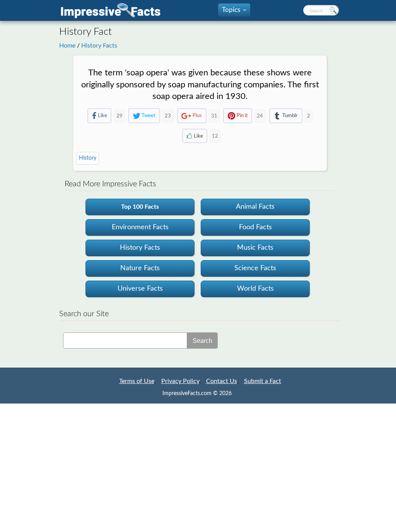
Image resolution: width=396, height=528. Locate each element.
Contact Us (221, 381)
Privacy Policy (180, 381)
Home (67, 46)
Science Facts (255, 268)
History (87, 158)
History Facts (99, 46)
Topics (233, 12)
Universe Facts (140, 288)
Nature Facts (140, 268)
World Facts (255, 288)
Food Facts (255, 227)
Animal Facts (255, 206)
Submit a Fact (262, 381)
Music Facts (255, 247)
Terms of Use (136, 381)
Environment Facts (140, 227)
